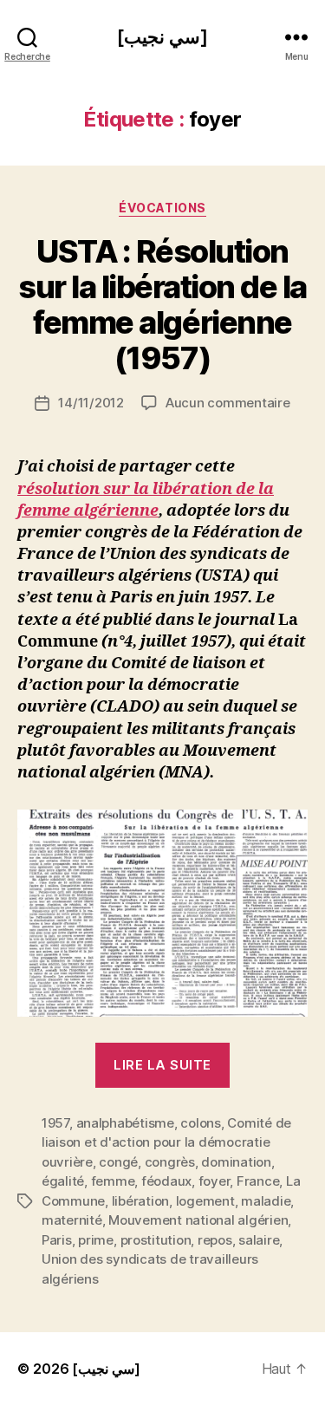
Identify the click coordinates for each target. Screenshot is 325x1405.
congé (118, 1162)
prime (96, 1240)
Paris (57, 1240)
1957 (55, 1123)
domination (235, 1162)
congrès (170, 1162)
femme (113, 1181)
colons (200, 1123)
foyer (214, 1181)
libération (140, 1201)
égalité (63, 1181)
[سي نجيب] (162, 37)
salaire (258, 1240)
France (258, 1181)
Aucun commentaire (228, 402)
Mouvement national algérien (198, 1220)
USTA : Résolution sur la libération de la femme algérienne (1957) (162, 304)
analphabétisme (125, 1123)
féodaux (166, 1181)
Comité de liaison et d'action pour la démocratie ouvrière (166, 1142)
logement (205, 1201)
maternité (72, 1220)
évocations (162, 207)
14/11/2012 (90, 402)
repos (215, 1240)
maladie (265, 1201)
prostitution (156, 1240)
